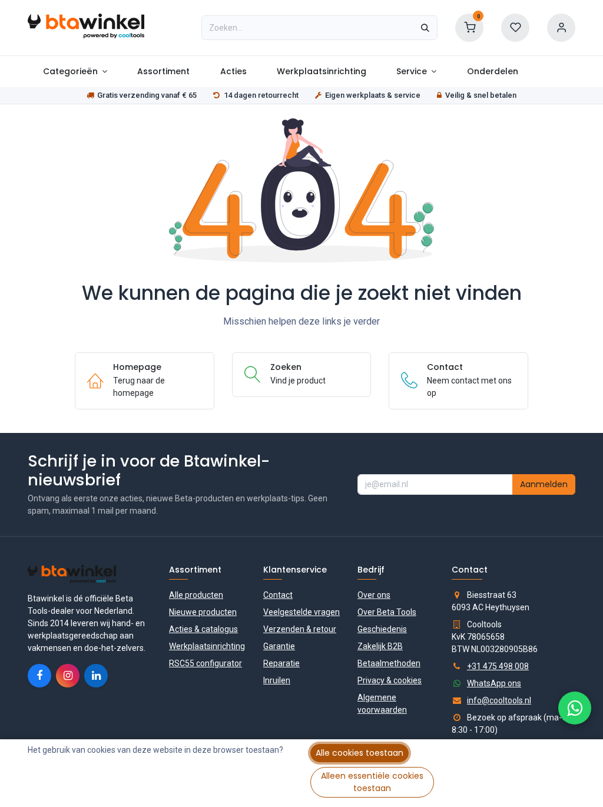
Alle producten (196, 595)
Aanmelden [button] (544, 484)
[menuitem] (75, 71)
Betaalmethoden (388, 663)
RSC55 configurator (205, 663)
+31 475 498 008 (498, 666)
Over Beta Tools (386, 612)
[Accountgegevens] (561, 27)
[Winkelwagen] (469, 27)
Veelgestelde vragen (301, 612)
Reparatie (281, 663)
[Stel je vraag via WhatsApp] (574, 708)
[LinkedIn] (96, 675)
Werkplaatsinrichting (207, 646)
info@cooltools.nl (499, 700)
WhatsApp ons (494, 683)
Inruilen (276, 680)
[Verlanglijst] (515, 27)
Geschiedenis (382, 629)
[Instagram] (67, 675)
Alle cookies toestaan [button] (359, 753)
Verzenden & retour (299, 629)
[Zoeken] (425, 27)
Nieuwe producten (203, 612)
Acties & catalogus (203, 629)
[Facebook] (39, 675)
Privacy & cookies (389, 680)
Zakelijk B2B (380, 646)
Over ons (373, 595)
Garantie (279, 646)
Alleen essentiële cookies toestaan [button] (372, 782)
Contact (278, 595)
